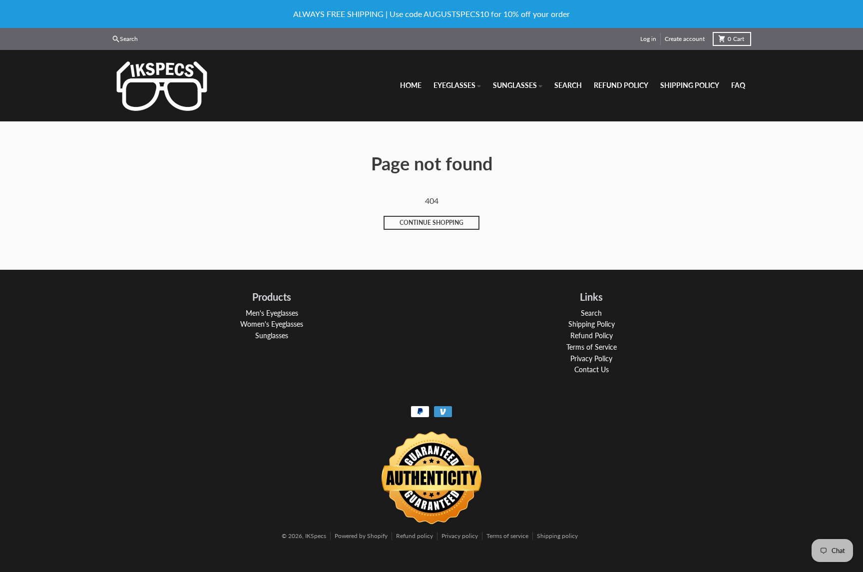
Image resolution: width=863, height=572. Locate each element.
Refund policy (414, 536)
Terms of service (507, 536)
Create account (685, 38)
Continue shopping (431, 222)
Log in (648, 38)
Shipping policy (557, 536)
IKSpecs (315, 536)
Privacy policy (459, 536)
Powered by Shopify (361, 536)
